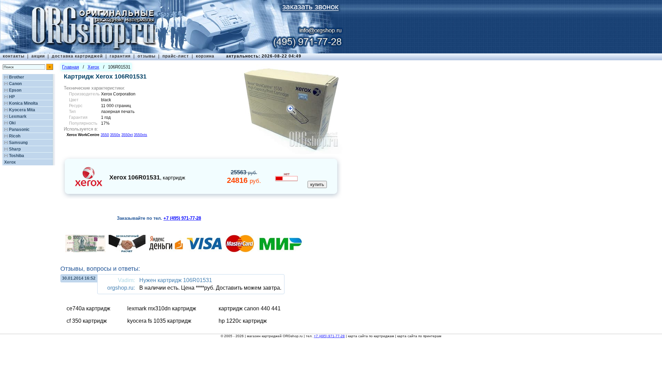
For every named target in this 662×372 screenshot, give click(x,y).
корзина (205, 56)
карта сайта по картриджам (371, 336)
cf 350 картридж (87, 321)
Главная (70, 67)
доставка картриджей (77, 56)
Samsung (18, 142)
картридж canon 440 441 (250, 308)
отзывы (147, 56)
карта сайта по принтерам (419, 336)
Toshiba (16, 155)
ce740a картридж (88, 308)
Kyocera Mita (22, 109)
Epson (15, 90)
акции (38, 56)
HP (12, 96)
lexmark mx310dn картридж (161, 308)
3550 (105, 135)
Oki (12, 123)
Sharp (15, 149)
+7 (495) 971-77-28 (329, 336)
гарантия (120, 56)
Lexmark (18, 116)
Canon (15, 83)
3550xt (127, 135)
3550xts (140, 135)
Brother (16, 77)
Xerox (10, 162)
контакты (13, 56)
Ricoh (14, 136)
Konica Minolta (23, 103)
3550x (115, 135)
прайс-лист (175, 56)
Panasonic (19, 129)
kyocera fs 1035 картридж (159, 321)
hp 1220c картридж (243, 321)
